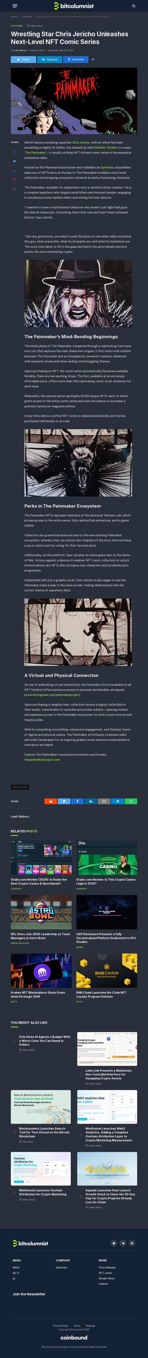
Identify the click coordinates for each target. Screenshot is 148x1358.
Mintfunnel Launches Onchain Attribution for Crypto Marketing (42, 1192)
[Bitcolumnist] (74, 6)
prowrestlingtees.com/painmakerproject (52, 695)
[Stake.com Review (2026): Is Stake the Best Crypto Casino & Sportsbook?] (41, 858)
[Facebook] (14, 151)
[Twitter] (14, 161)
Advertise (61, 1267)
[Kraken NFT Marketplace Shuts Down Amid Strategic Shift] (41, 971)
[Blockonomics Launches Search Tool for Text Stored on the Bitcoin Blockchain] (41, 1107)
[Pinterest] (14, 179)
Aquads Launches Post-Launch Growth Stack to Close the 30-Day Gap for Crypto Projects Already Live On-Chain (110, 1196)
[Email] (14, 188)
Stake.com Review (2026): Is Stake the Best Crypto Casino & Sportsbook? (39, 881)
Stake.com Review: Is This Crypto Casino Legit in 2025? (106, 881)
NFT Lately (105, 1273)
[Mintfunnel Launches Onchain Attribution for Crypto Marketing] (41, 1169)
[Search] (133, 6)
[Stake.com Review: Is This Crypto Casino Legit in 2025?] (106, 858)
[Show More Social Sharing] (93, 59)
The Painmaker (35, 152)
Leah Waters (20, 50)
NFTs (14, 1001)
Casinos (16, 888)
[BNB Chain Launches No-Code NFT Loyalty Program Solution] (106, 971)
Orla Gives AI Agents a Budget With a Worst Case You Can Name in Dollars (44, 1041)
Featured (17, 26)
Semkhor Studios (105, 147)
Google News (106, 1278)
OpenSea (107, 167)
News (79, 947)
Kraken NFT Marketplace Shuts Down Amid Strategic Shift (38, 994)
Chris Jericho (81, 142)
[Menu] (15, 6)
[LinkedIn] (14, 170)
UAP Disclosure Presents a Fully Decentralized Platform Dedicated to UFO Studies (106, 938)
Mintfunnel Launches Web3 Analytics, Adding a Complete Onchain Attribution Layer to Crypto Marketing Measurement (109, 1134)
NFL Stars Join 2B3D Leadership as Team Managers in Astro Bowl (40, 936)
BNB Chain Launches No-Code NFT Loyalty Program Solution (101, 994)
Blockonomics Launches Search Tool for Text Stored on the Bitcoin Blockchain (44, 1132)
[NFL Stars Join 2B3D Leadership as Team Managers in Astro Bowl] (41, 912)
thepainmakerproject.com (42, 759)
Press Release (20, 943)
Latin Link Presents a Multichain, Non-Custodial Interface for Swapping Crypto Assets (109, 1074)
